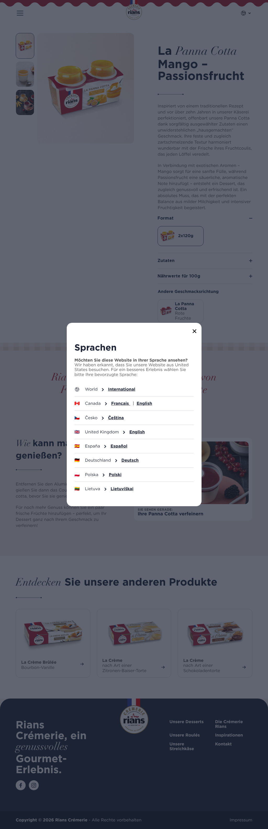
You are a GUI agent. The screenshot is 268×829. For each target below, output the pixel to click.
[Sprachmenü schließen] (195, 332)
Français (120, 403)
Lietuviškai (122, 488)
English (144, 403)
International (121, 389)
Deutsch (130, 460)
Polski (115, 474)
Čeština (116, 417)
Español (118, 446)
